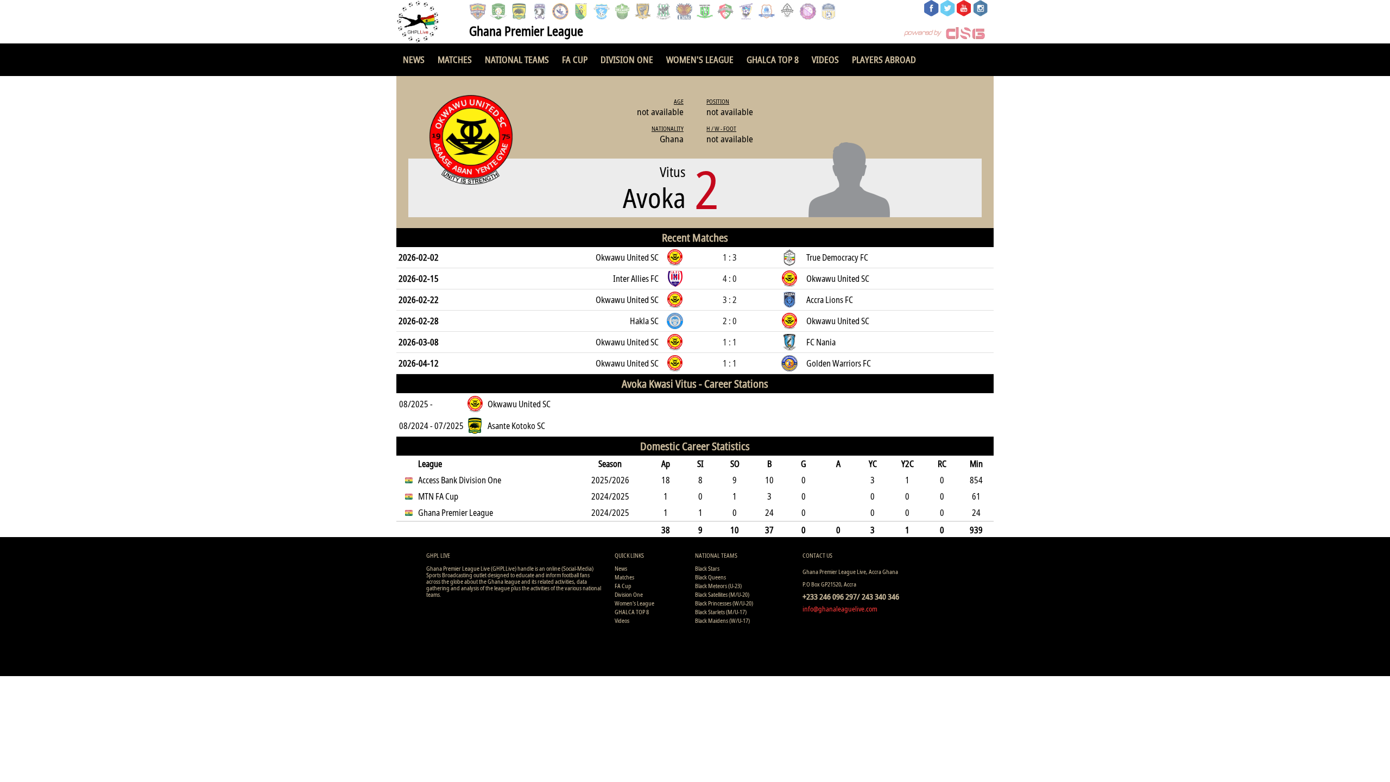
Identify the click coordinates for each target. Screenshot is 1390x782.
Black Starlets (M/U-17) (721, 612)
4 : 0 (730, 279)
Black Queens (710, 577)
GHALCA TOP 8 (773, 59)
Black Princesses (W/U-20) (724, 603)
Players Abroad (884, 59)
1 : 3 (730, 257)
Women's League (700, 59)
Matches (455, 59)
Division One (627, 59)
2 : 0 (730, 321)
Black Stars (707, 568)
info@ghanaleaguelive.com (840, 609)
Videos (825, 59)
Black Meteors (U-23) (718, 586)
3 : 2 (730, 300)
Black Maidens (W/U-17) (722, 620)
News (414, 59)
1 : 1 (730, 342)
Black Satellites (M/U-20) (722, 594)
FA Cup (574, 59)
